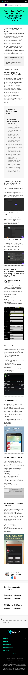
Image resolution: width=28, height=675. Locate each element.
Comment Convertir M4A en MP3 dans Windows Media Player (18, 607)
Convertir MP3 (12, 619)
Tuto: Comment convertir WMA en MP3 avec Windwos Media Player (17, 597)
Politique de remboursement (15, 662)
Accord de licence (19, 660)
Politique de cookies (10, 660)
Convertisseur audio (12, 112)
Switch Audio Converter (15, 457)
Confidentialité (20, 658)
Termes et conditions (11, 658)
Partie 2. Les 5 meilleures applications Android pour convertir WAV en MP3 (14, 62)
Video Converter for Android (12, 281)
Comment (5, 619)
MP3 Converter (12, 400)
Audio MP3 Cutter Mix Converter (13, 504)
